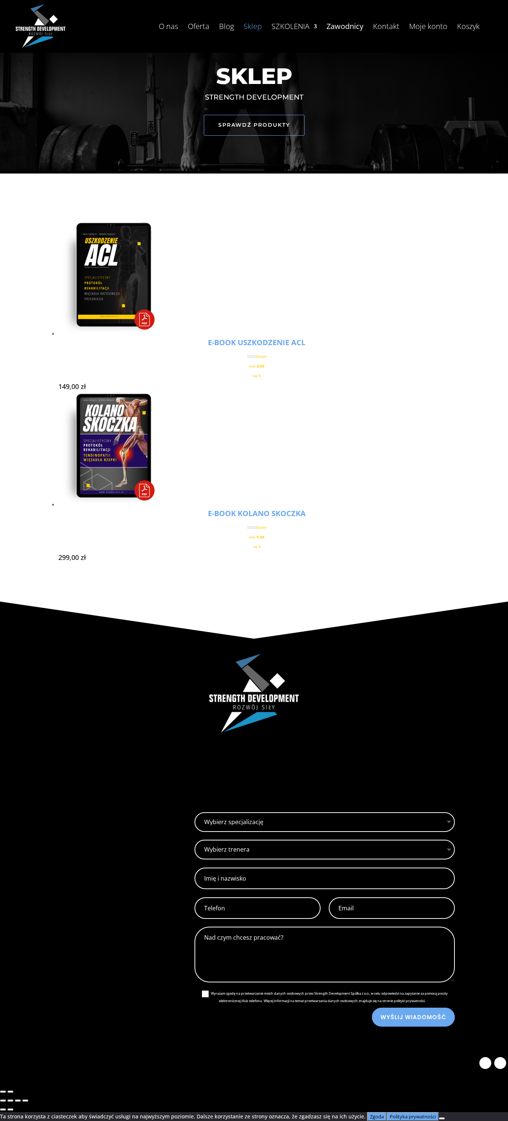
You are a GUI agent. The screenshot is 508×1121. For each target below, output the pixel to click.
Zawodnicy (345, 27)
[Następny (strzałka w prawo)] (10, 1092)
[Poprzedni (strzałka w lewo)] (3, 1092)
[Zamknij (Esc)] (25, 1100)
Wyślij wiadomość (413, 1017)
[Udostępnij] (18, 1100)
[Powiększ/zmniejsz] (3, 1100)
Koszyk (468, 27)
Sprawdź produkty (254, 125)
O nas (168, 27)
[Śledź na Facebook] (485, 1063)
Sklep (253, 27)
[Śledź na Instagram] (500, 1063)
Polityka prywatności (413, 1116)
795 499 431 (87, 894)
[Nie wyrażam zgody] (442, 1118)
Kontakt (386, 27)
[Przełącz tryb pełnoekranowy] (10, 1100)
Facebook (85, 848)
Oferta (198, 27)
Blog (226, 27)
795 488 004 (87, 904)
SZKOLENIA (290, 27)
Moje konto (428, 27)
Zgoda (377, 1116)
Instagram (87, 815)
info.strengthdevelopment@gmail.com (122, 937)
